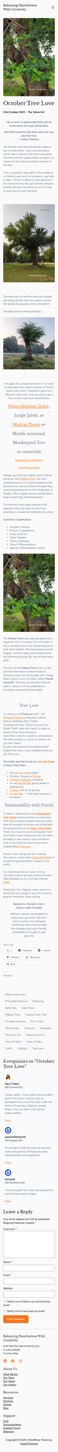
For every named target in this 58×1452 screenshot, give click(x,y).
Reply (8, 1120)
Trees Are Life (13, 1034)
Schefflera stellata (29, 467)
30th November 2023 (15, 1182)
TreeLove (29, 1028)
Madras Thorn (26, 424)
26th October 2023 (14, 1087)
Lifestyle (22, 1048)
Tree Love (38, 1048)
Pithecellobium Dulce (28, 406)
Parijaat (37, 776)
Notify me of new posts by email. (26, 1311)
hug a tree (25, 772)
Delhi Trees (28, 1008)
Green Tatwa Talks (40, 828)
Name (7, 1262)
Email (7, 1275)
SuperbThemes (29, 1443)
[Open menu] (53, 7)
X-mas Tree (16, 793)
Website (8, 1288)
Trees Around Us (35, 1034)
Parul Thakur (12, 1083)
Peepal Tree (24, 783)
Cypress (14, 790)
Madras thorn (27, 478)
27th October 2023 (14, 1140)
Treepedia (45, 1028)
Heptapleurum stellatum (29, 460)
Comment (10, 1229)
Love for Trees (46, 761)
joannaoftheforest (15, 1136)
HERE (6, 882)
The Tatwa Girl (36, 112)
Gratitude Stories (42, 857)
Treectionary (12, 1028)
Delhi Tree (11, 1008)
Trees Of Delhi (13, 1041)
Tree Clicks (36, 1021)
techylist (10, 1179)
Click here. (25, 846)
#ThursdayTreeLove (14, 717)
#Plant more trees (15, 994)
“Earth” (9, 1048)
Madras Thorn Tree (36, 1014)
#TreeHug (38, 1001)
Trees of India (34, 1041)
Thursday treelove (15, 1021)
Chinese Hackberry (21, 779)
